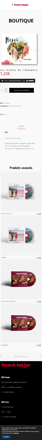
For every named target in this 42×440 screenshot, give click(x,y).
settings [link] (16, 433)
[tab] (21, 126)
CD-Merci (18, 106)
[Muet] (27, 81)
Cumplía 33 (4, 345)
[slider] (31, 80)
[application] (17, 81)
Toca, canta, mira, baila (8, 301)
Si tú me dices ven (6, 214)
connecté (18, 149)
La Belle (3, 257)
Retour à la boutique (21, 356)
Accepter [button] (6, 437)
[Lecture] (3, 81)
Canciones (10, 106)
